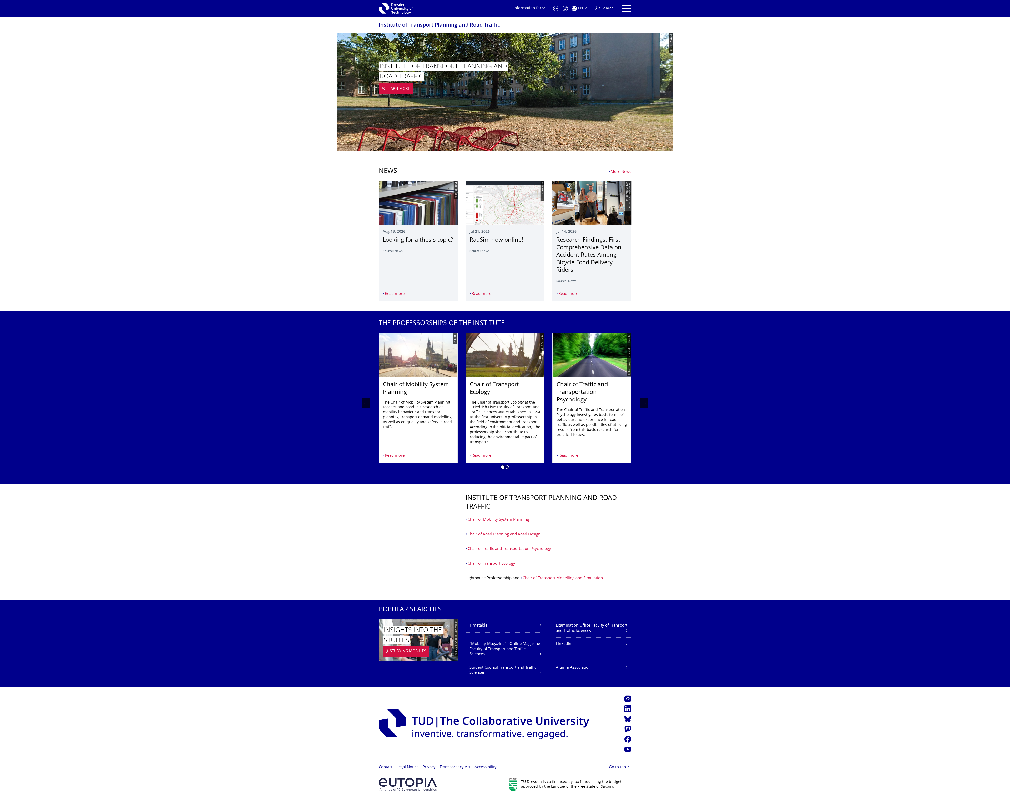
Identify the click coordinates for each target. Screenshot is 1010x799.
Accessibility (485, 767)
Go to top (617, 767)
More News (620, 172)
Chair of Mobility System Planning (498, 520)
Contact (385, 767)
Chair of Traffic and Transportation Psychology (509, 549)
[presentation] (366, 403)
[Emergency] (556, 8)
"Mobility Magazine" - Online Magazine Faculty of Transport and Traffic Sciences (504, 649)
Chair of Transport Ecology (491, 564)
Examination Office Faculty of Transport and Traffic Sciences (591, 628)
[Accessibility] (565, 8)
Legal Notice (407, 767)
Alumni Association (573, 668)
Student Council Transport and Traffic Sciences (502, 670)
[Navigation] (626, 8)
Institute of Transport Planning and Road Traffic (439, 25)
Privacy (429, 767)
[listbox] (505, 403)
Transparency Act (455, 767)
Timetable (478, 626)
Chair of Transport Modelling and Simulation (563, 578)
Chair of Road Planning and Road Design (504, 535)
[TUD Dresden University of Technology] (396, 8)
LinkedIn (563, 644)
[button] (502, 468)
